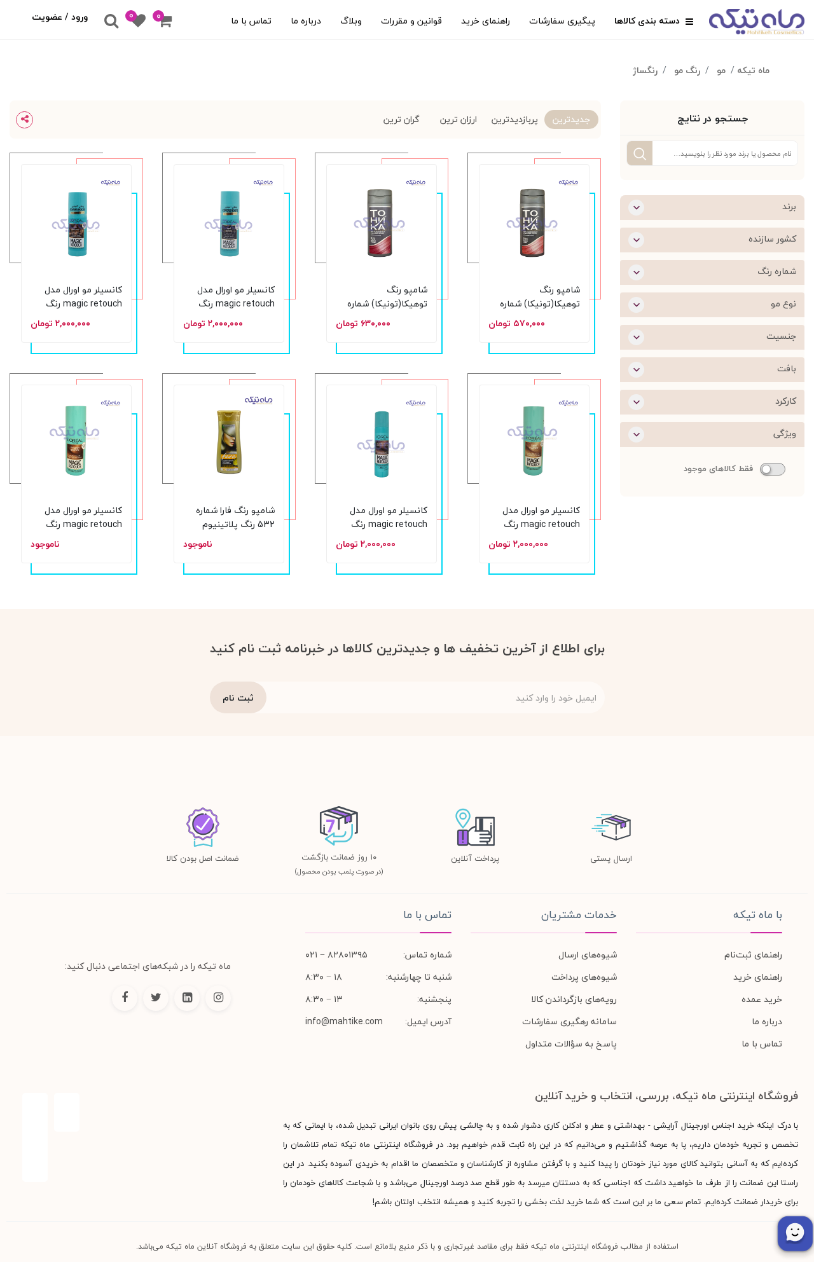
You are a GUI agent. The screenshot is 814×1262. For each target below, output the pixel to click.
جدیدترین (571, 119)
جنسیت (781, 336)
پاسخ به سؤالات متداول (571, 1044)
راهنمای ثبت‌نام (753, 955)
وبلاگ (351, 21)
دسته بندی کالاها (648, 21)
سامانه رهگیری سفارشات (569, 1021)
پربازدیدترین (515, 119)
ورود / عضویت (60, 17)
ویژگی (784, 433)
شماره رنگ (776, 271)
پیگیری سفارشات (562, 21)
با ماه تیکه (757, 915)
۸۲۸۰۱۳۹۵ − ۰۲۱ (336, 955)
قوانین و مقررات (411, 21)
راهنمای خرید (485, 21)
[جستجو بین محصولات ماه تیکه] (111, 21)
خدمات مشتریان (579, 915)
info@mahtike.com (344, 1021)
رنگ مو (687, 70)
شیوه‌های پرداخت (584, 977)
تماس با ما (251, 21)
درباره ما (306, 21)
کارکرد (785, 401)
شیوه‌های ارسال (587, 955)
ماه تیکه (753, 70)
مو (721, 70)
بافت (786, 368)
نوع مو (783, 304)
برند (789, 206)
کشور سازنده (772, 239)
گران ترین (401, 119)
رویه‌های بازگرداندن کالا (574, 999)
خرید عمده (762, 999)
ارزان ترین (458, 119)
